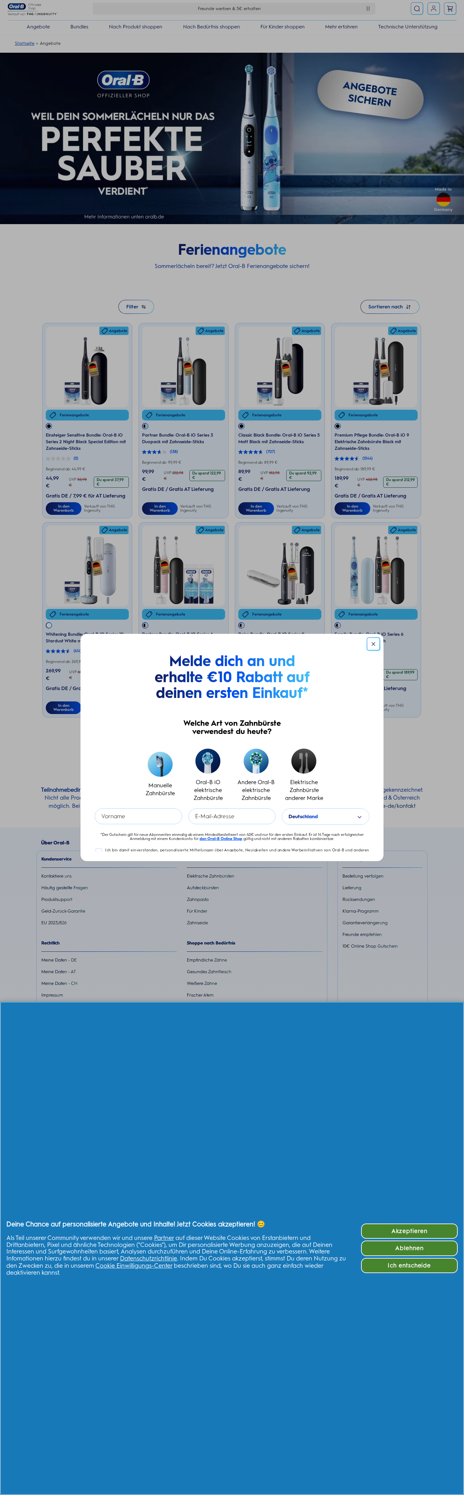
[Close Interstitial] (373, 644)
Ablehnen (409, 1248)
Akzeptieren (409, 1231)
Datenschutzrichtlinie (148, 1258)
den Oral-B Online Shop (220, 839)
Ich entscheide (409, 1265)
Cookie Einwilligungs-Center (133, 1265)
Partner (164, 1238)
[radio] (160, 775)
